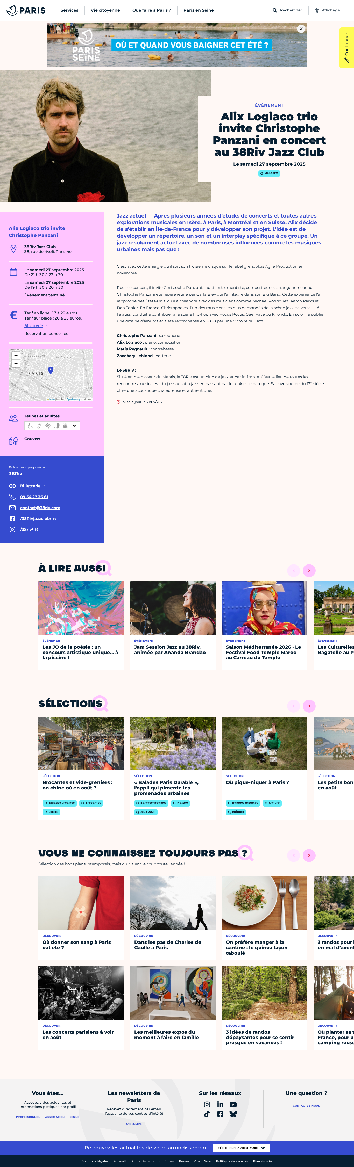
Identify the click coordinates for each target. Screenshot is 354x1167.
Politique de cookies (232, 1161)
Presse (184, 1161)
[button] (50, 370)
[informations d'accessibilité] (52, 425)
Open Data (202, 1161)
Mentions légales (95, 1161)
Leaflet (52, 399)
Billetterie (33, 325)
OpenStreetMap (73, 399)
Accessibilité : (144, 1161)
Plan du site (262, 1161)
